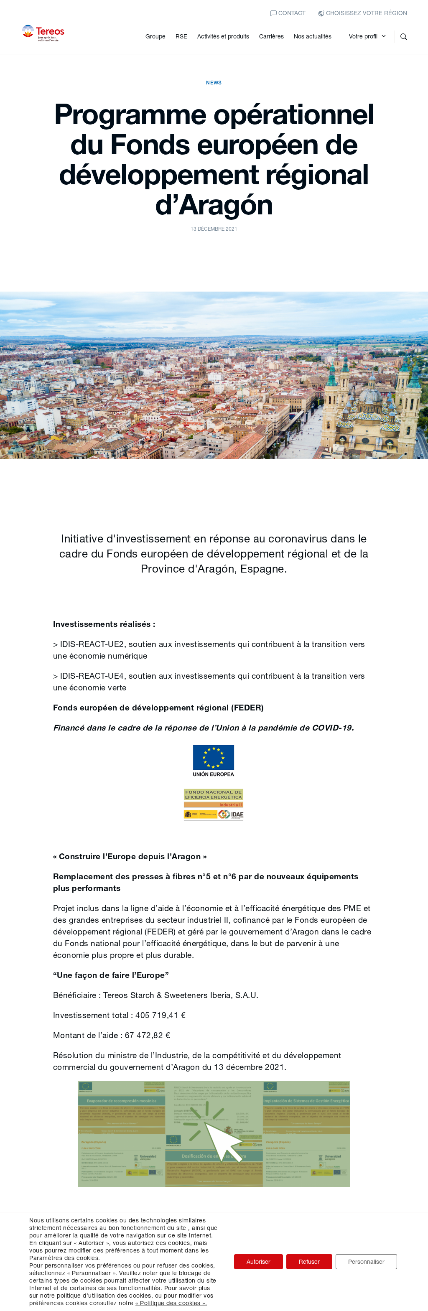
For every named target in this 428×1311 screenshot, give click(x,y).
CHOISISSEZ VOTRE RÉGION (365, 12)
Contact (291, 12)
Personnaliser (366, 1261)
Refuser (309, 1261)
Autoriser (258, 1261)
